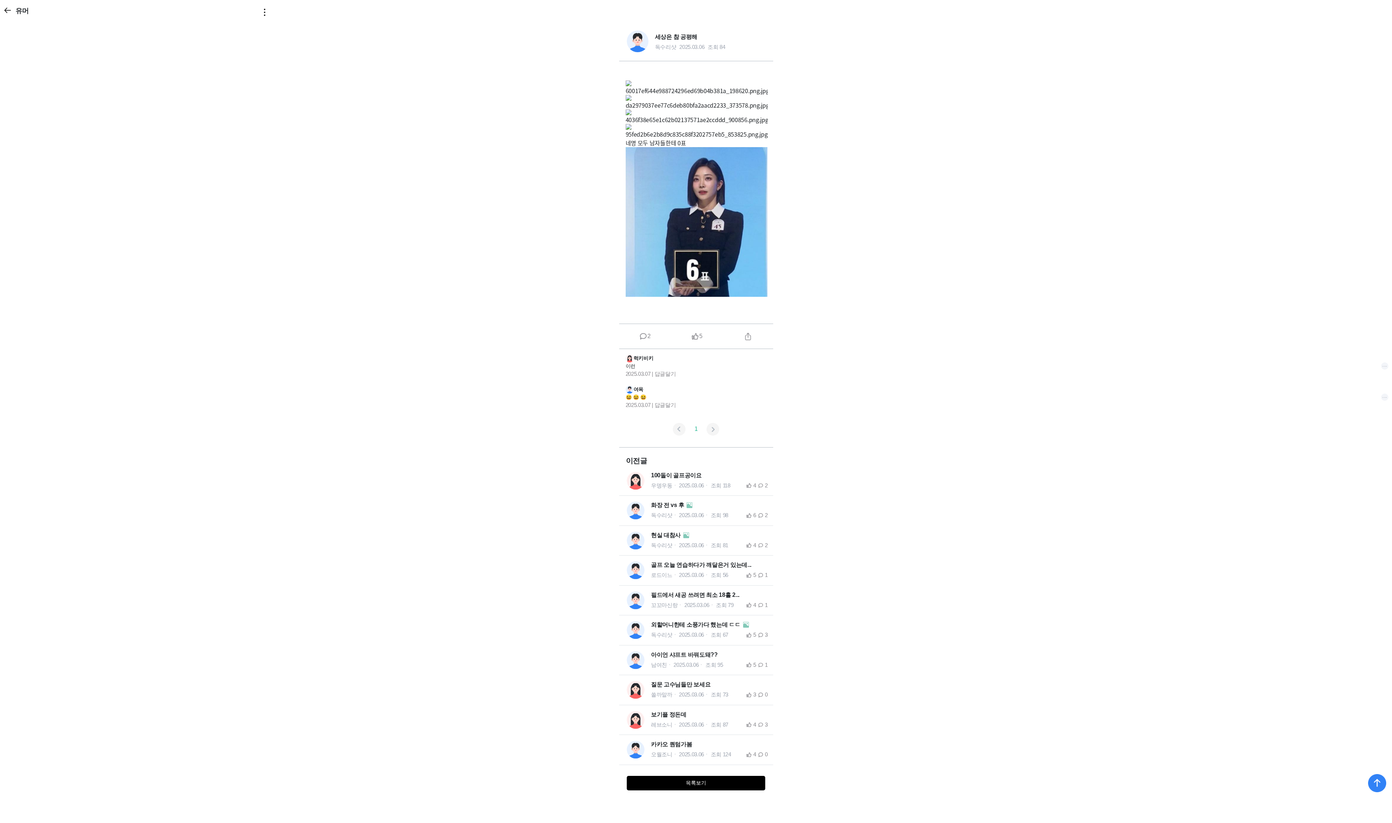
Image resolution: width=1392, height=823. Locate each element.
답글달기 (665, 374)
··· (1384, 366)
